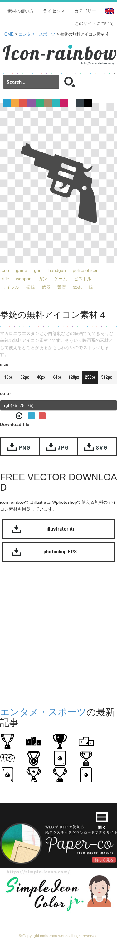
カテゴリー (85, 10)
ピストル (82, 278)
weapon (24, 278)
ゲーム (60, 278)
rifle (5, 278)
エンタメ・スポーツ (37, 34)
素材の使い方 (20, 10)
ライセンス (54, 10)
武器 (46, 287)
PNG (24, 447)
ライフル (10, 287)
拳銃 (30, 287)
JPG (63, 447)
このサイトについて (94, 23)
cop (5, 270)
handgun (57, 270)
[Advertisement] (58, 632)
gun (37, 270)
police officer (85, 270)
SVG (101, 447)
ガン (42, 278)
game (21, 270)
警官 (61, 287)
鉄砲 (77, 287)
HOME (8, 34)
